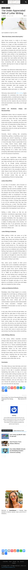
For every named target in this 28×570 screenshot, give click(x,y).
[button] (2, 2)
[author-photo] (14, 413)
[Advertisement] (14, 474)
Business (22, 561)
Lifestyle (7, 5)
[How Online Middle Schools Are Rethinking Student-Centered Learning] (5, 450)
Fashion (14, 563)
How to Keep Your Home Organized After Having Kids (7, 399)
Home (2, 5)
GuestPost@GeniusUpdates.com (8, 567)
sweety (4, 15)
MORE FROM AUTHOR (19, 430)
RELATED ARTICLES (7, 430)
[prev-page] (2, 456)
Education (12, 5)
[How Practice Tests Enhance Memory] (5, 443)
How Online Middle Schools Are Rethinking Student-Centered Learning (17, 450)
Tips (18, 561)
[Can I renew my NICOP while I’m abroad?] (5, 436)
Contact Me (5, 561)
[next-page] (5, 456)
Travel (10, 561)
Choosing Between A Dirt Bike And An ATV (20, 398)
